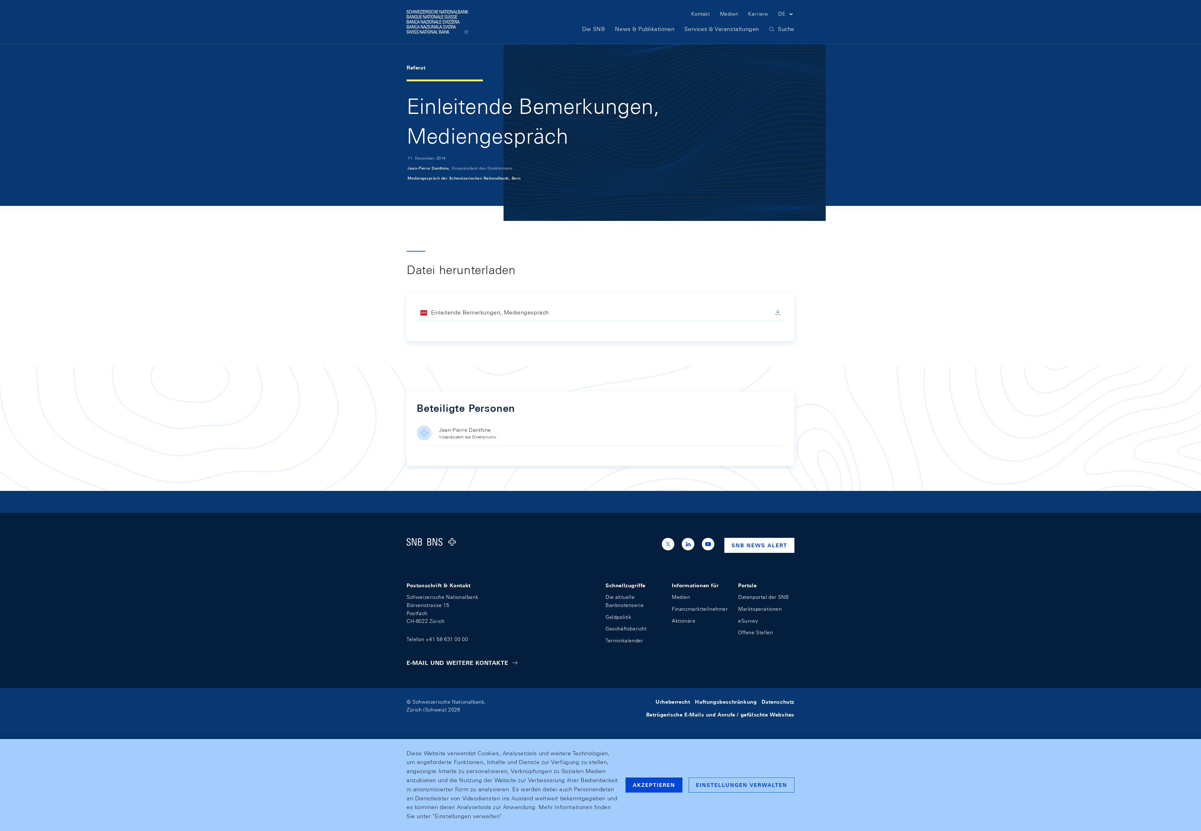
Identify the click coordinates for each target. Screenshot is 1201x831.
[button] (786, 15)
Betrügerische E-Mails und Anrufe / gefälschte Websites (720, 715)
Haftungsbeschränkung (726, 702)
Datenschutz (778, 702)
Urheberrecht (673, 702)
